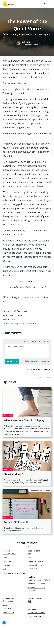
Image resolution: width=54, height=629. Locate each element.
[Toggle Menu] (49, 3)
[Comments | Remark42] (27, 358)
